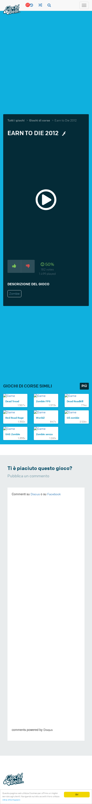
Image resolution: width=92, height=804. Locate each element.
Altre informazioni (11, 800)
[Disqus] (46, 558)
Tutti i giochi (16, 120)
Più (84, 386)
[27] (31, 5)
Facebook (54, 494)
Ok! (77, 794)
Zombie (14, 294)
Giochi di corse (39, 120)
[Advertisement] (46, 62)
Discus (35, 494)
